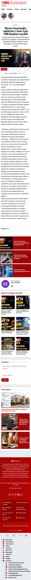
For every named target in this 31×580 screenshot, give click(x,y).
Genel (15, 25)
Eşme (12, 525)
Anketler (9, 554)
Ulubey (26, 525)
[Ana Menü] (5, 6)
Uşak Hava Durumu (23, 502)
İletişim (8, 558)
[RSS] (21, 494)
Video (8, 546)
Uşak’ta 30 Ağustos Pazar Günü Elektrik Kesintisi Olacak (22, 353)
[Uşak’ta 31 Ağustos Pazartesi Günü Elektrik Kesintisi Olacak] (8, 302)
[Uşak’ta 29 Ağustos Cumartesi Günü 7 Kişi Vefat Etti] (23, 302)
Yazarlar (8, 548)
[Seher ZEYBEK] (5, 284)
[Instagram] (15, 494)
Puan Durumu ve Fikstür (7, 513)
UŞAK (3, 9)
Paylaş (5, 69)
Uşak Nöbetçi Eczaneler (7, 503)
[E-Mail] (12, 286)
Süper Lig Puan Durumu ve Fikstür (19, 571)
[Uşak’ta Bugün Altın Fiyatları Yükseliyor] (8, 323)
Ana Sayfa (9, 539)
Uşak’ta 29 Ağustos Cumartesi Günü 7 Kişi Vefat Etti (22, 311)
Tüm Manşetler (22, 512)
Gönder (5, 380)
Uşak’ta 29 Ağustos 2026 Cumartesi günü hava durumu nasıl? (22, 333)
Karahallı (17, 525)
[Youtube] (18, 494)
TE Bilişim (19, 530)
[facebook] (7, 535)
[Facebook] (9, 494)
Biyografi (9, 552)
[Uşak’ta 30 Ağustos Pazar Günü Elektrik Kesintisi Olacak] (23, 343)
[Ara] (2, 6)
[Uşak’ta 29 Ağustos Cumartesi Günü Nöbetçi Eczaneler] (8, 343)
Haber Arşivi (21, 517)
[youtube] (26, 535)
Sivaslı (21, 525)
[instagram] (20, 535)
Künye (8, 556)
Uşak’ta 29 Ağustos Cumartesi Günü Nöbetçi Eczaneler (7, 353)
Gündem (9, 9)
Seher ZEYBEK (9, 73)
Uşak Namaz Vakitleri (6, 508)
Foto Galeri (9, 544)
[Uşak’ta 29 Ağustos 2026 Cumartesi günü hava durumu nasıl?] (23, 323)
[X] (12, 494)
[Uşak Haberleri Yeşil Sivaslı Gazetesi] (13, 2)
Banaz (8, 525)
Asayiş (16, 9)
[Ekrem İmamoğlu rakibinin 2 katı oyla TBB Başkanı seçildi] (15, 58)
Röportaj (9, 550)
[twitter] (13, 535)
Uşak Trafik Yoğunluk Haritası (20, 508)
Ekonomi (23, 9)
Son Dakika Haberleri (6, 518)
